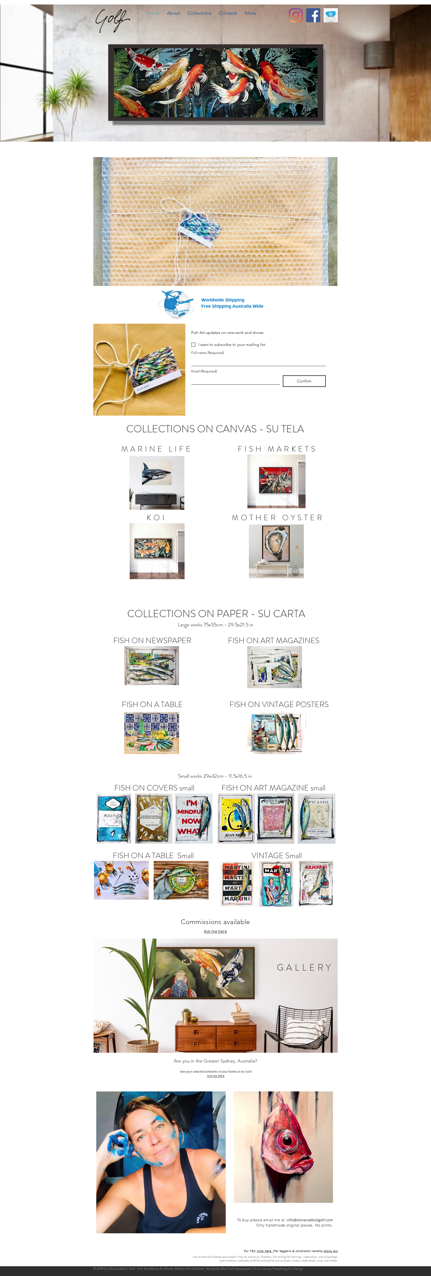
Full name (207, 353)
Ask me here (215, 931)
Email (204, 371)
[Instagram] (296, 15)
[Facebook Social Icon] (313, 15)
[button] (199, 13)
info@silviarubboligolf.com (310, 1219)
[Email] (331, 15)
